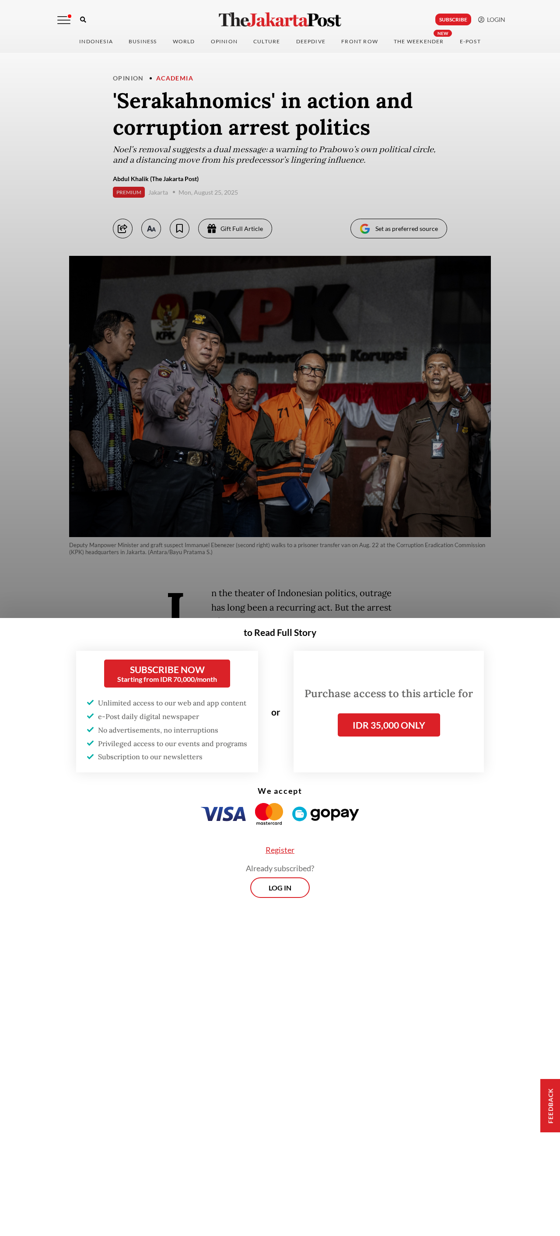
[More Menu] (64, 20)
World (184, 41)
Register (280, 850)
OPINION (224, 41)
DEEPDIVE (311, 41)
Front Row (359, 41)
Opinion (128, 78)
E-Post (470, 41)
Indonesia (96, 41)
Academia (174, 78)
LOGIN (494, 19)
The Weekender (419, 41)
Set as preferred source (406, 228)
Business (143, 41)
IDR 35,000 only (389, 724)
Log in (280, 887)
